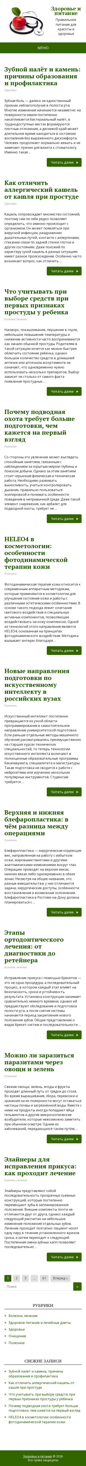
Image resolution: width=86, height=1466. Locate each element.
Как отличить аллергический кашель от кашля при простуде (41, 189)
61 (44, 1278)
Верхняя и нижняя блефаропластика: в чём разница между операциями (36, 822)
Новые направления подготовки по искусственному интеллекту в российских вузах (37, 685)
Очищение (17, 1336)
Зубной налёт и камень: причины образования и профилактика (42, 76)
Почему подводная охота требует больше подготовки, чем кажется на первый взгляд (39, 425)
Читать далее (62, 162)
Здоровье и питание (37, 1456)
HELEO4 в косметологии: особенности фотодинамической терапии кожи (36, 553)
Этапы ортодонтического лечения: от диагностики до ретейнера (34, 946)
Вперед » (60, 1278)
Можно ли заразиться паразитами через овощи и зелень (39, 1062)
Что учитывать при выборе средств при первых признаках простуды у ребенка (36, 301)
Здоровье (10, 90)
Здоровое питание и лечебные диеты (40, 1322)
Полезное (10, 446)
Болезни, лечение (15, 319)
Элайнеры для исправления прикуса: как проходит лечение (40, 1166)
